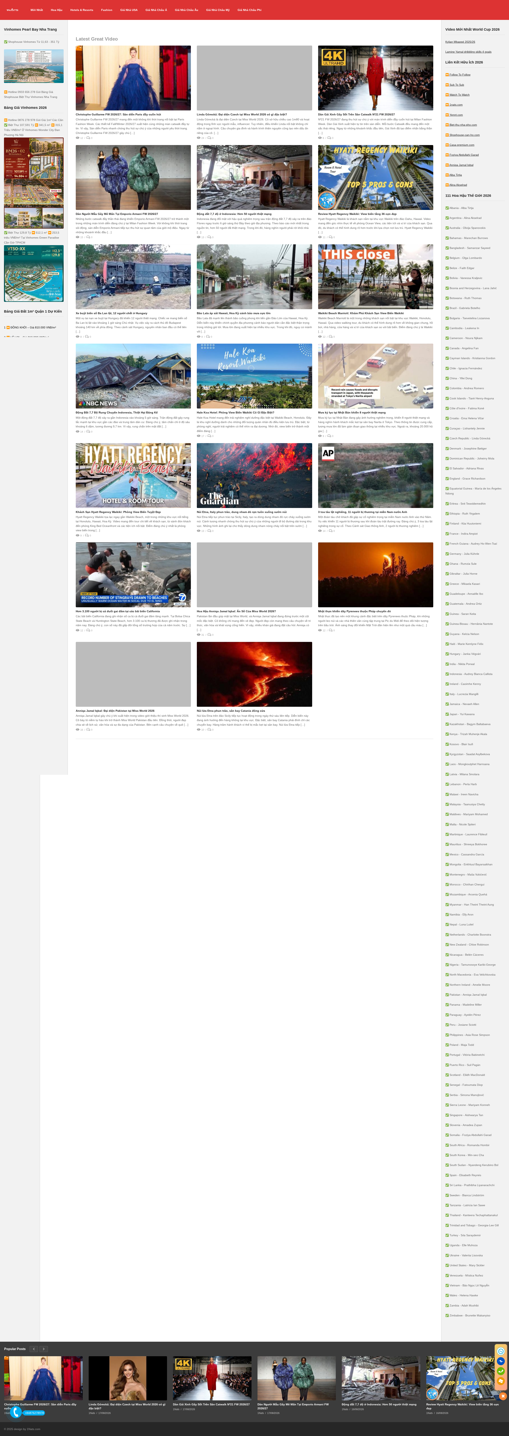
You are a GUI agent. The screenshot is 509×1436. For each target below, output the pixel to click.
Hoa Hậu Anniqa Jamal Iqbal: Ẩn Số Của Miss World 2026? (236, 611)
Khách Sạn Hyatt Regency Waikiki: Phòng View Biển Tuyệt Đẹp (118, 512)
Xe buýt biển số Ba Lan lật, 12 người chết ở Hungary (111, 313)
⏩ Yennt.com (454, 114)
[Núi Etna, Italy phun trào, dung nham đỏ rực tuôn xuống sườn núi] (254, 475)
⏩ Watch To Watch (457, 94)
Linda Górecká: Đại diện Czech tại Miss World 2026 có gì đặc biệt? (242, 114)
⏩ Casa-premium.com (459, 144)
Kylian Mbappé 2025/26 (460, 41)
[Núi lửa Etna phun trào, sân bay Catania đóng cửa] (254, 674)
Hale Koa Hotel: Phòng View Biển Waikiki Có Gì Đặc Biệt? (235, 412)
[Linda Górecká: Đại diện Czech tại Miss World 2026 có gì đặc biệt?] (254, 78)
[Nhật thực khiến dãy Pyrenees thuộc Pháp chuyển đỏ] (375, 574)
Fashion (106, 10)
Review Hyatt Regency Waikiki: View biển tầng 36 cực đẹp (357, 213)
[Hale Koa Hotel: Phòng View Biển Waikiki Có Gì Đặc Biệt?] (254, 376)
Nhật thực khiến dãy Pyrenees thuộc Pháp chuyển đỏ (354, 611)
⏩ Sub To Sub (454, 84)
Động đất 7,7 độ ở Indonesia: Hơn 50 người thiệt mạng (234, 213)
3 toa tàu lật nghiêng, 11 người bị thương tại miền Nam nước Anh (362, 512)
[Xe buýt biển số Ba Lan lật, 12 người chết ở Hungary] (133, 276)
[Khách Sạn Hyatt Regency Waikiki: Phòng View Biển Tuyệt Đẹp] (133, 475)
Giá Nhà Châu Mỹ (218, 10)
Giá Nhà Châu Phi (249, 10)
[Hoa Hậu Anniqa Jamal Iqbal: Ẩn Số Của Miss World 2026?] (254, 574)
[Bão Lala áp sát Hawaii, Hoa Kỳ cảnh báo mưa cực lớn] (254, 276)
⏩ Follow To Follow (457, 74)
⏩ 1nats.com (454, 104)
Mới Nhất (37, 10)
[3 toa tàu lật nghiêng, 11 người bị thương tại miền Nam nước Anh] (375, 475)
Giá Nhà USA (129, 10)
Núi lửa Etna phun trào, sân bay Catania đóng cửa (231, 710)
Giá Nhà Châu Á (156, 10)
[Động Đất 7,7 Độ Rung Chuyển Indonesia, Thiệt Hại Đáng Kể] (133, 376)
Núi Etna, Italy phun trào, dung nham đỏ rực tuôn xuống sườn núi (242, 512)
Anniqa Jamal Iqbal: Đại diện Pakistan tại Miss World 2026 (115, 710)
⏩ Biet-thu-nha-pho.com (461, 124)
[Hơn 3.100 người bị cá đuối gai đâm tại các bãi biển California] (133, 574)
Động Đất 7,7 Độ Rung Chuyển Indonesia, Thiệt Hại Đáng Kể (117, 412)
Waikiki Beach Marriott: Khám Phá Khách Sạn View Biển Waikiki (361, 313)
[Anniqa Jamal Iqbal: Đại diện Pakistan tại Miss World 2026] (133, 674)
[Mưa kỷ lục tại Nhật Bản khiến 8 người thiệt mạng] (375, 376)
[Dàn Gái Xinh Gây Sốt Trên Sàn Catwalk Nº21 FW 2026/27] (375, 78)
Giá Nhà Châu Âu (186, 10)
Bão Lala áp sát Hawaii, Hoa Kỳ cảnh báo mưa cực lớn (234, 313)
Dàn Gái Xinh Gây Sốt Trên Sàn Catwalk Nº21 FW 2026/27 (356, 114)
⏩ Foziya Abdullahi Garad (462, 154)
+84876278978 (34, 1413)
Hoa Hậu (56, 10)
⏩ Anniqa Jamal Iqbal (459, 165)
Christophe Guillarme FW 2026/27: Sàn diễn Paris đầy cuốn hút (118, 114)
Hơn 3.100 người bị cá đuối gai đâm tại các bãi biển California (118, 611)
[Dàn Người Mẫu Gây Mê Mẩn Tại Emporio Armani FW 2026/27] (133, 177)
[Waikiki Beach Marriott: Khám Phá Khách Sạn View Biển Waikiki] (375, 276)
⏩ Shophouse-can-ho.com (462, 134)
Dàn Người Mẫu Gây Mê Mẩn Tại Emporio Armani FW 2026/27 (117, 213)
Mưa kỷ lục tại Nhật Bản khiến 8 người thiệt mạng (352, 412)
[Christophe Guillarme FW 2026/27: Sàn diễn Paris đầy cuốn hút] (133, 78)
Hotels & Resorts (81, 10)
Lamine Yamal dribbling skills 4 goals (468, 51)
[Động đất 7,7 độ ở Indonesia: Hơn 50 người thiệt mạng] (254, 177)
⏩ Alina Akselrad (456, 184)
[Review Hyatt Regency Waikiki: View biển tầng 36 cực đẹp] (375, 177)
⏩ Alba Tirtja (453, 174)
